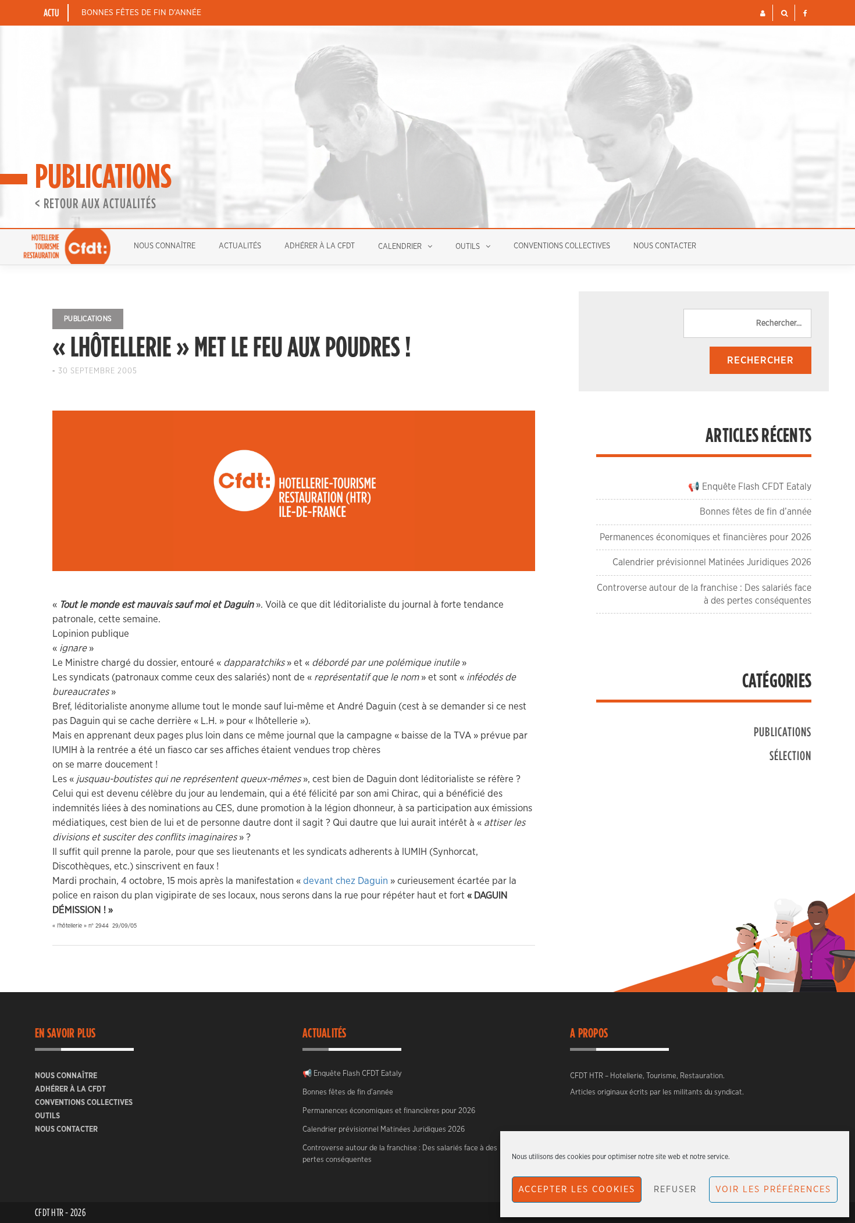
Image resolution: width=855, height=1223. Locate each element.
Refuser (675, 1189)
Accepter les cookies (576, 1189)
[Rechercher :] (747, 323)
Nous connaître (164, 246)
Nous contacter (664, 246)
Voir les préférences (773, 1189)
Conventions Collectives (562, 246)
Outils (467, 247)
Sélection (790, 755)
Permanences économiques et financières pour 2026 (705, 537)
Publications (88, 318)
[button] (762, 13)
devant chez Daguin (345, 881)
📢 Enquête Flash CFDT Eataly (749, 486)
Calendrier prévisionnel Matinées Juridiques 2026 (711, 562)
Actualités (240, 246)
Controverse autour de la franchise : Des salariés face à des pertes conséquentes (399, 1154)
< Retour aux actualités (95, 203)
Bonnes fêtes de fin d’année (141, 13)
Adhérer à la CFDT (319, 246)
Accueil (67, 246)
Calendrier (400, 247)
